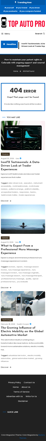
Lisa (17, 158)
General (5, 238)
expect (19, 267)
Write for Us (31, 396)
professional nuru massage (12, 279)
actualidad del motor (17, 355)
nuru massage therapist (32, 275)
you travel (22, 7)
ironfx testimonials (20, 186)
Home (16, 387)
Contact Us (29, 382)
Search (38, 33)
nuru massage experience (19, 270)
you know (35, 7)
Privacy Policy (14, 382)
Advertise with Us (14, 396)
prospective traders (9, 192)
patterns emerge (16, 189)
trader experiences (27, 195)
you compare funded (31, 11)
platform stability (32, 189)
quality (28, 279)
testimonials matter (9, 195)
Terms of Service (22, 391)
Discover (5, 201)
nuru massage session (10, 275)
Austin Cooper (23, 324)
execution (28, 183)
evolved (11, 267)
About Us (26, 387)
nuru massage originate (29, 273)
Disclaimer (23, 401)
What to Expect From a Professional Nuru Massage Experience (20, 249)
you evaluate (11, 11)
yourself (10, 7)
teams (33, 192)
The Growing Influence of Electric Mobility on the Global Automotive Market (22, 331)
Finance (5, 154)
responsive (24, 192)
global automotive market (23, 358)
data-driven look (15, 183)
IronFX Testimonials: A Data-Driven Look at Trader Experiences (20, 166)
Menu (7, 33)
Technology (7, 320)
